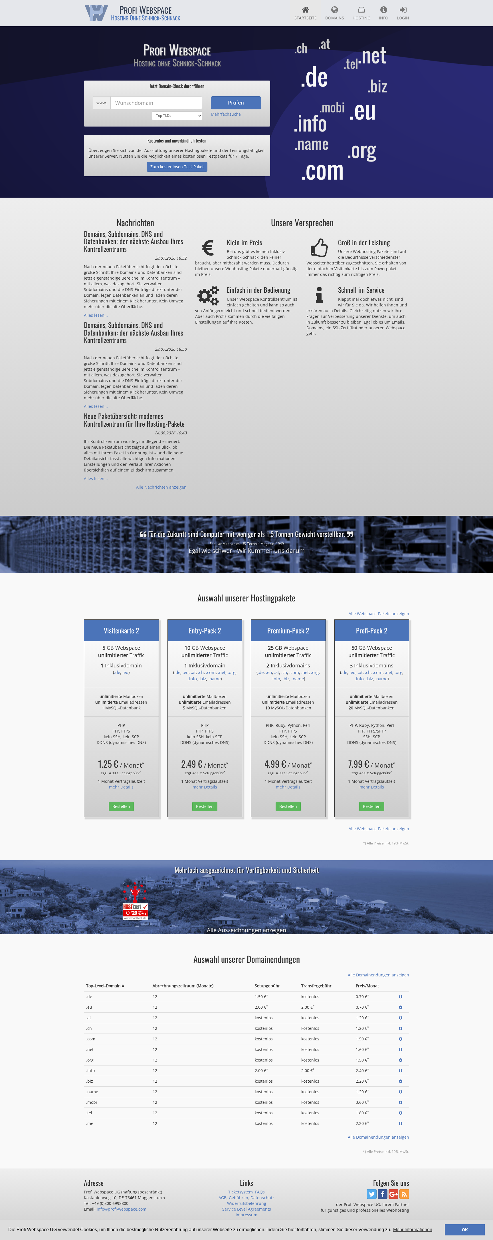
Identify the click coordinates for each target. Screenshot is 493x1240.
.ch (201, 672)
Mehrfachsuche (226, 114)
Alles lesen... (96, 315)
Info (383, 18)
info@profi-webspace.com (121, 1209)
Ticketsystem (240, 1192)
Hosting (361, 18)
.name (214, 678)
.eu (125, 672)
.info (192, 678)
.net (221, 672)
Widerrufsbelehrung (246, 1203)
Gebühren (238, 1197)
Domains (334, 18)
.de (117, 672)
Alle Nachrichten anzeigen (161, 487)
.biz (202, 678)
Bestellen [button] (121, 806)
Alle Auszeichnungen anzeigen (246, 930)
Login (403, 18)
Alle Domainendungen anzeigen (378, 975)
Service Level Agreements (246, 1209)
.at (193, 672)
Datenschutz (262, 1197)
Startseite (305, 18)
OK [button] (465, 1229)
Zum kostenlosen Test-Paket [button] (177, 166)
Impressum (246, 1214)
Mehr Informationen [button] (412, 1229)
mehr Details (121, 787)
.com (211, 672)
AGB (223, 1197)
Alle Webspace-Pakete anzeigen (379, 613)
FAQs (260, 1192)
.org (231, 672)
